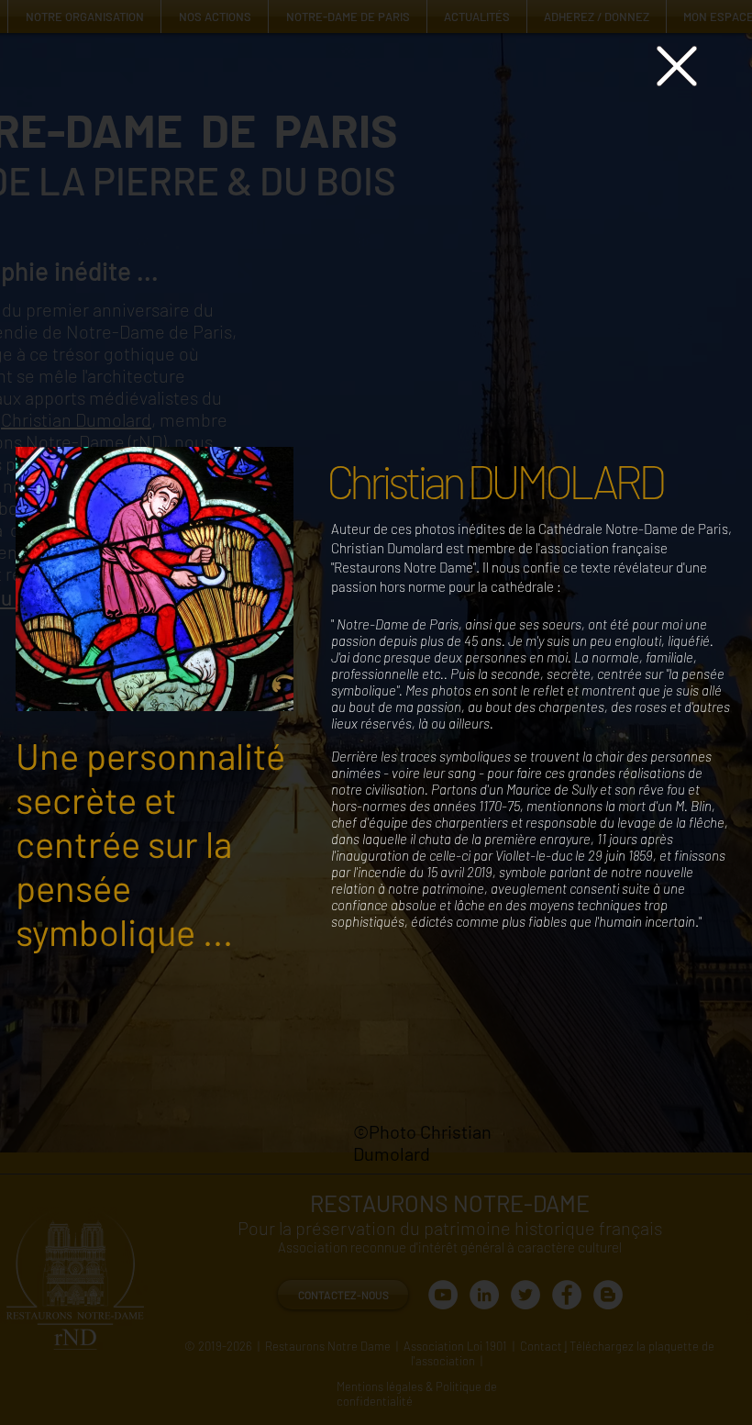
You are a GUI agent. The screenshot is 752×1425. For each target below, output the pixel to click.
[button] (677, 66)
